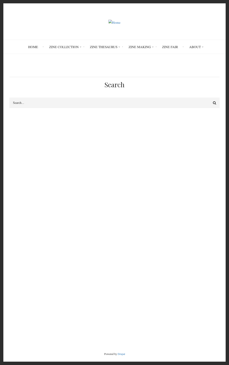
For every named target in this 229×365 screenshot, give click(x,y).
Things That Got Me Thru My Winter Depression (180, 223)
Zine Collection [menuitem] (64, 47)
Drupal (121, 354)
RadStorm (212, 323)
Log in (163, 152)
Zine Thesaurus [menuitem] (103, 47)
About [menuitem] (195, 47)
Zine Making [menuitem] (140, 47)
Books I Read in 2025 (169, 258)
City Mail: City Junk (23, 147)
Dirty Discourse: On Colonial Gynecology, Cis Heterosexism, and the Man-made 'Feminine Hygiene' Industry (186, 199)
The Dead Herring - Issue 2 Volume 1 (180, 215)
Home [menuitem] (33, 47)
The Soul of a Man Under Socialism (179, 237)
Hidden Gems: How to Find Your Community (185, 247)
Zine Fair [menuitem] (170, 47)
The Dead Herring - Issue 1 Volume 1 (180, 231)
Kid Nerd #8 (163, 253)
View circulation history (31, 171)
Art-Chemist (162, 210)
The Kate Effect (165, 242)
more (208, 267)
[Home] (114, 21)
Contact (189, 323)
